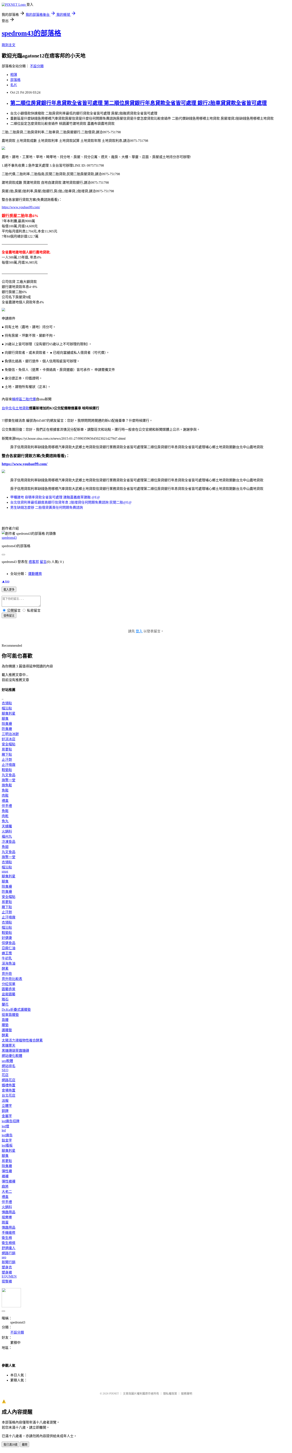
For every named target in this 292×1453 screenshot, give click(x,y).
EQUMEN (9, 1276)
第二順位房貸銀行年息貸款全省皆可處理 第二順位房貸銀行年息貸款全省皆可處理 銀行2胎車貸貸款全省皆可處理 (138, 103)
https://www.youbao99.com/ (21, 207)
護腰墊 (7, 1030)
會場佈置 (8, 1090)
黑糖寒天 (8, 1045)
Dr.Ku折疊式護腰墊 (16, 1009)
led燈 (5, 1126)
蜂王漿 (7, 953)
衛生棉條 (8, 1243)
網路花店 (8, 1080)
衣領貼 (7, 703)
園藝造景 (8, 989)
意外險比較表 (12, 979)
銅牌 (5, 1111)
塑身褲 (7, 1272)
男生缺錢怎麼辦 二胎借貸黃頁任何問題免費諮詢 (46, 507)
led (4, 1130)
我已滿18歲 (10, 1444)
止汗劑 (7, 759)
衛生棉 (7, 1238)
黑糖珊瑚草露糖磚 (15, 1050)
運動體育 (35, 574)
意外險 (7, 974)
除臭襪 (7, 724)
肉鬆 (5, 795)
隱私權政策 (170, 1393)
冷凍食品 (8, 841)
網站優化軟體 (12, 1056)
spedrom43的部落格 (31, 33)
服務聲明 (186, 1393)
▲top (5, 581)
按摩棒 (7, 1217)
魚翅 (5, 847)
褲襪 (5, 1176)
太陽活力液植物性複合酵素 (22, 1040)
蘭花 (5, 1004)
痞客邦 (34, 562)
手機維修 (8, 1232)
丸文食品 (8, 775)
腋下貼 (7, 754)
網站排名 (8, 1066)
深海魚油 (8, 963)
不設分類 (37, 66)
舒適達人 (8, 1248)
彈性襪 (7, 1171)
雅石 (5, 999)
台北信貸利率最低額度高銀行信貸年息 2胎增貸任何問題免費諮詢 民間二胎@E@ (71, 502)
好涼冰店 (8, 739)
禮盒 (5, 800)
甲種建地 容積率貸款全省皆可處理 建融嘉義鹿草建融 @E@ (55, 497)
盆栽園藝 (8, 994)
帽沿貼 (7, 708)
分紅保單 (8, 984)
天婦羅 (7, 826)
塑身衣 (7, 1267)
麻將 (5, 1186)
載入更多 (9, 589)
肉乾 (5, 816)
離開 (24, 1444)
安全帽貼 (8, 744)
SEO (5, 1070)
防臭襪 (7, 729)
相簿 (13, 74)
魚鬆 (5, 790)
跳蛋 (5, 1222)
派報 (5, 1100)
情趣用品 (8, 1212)
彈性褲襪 (8, 1181)
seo (4, 1257)
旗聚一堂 (8, 780)
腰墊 (5, 1025)
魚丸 (5, 821)
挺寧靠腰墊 (10, 1015)
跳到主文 (8, 45)
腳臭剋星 (8, 713)
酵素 (5, 968)
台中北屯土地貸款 (15, 408)
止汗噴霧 (8, 765)
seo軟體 (7, 1061)
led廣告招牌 (10, 1121)
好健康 (7, 938)
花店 (5, 1075)
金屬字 (7, 1116)
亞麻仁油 (8, 948)
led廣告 (7, 1135)
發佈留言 (9, 615)
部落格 (15, 80)
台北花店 (8, 1095)
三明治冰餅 (10, 734)
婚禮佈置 (8, 1085)
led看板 (7, 1145)
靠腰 (5, 1020)
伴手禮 (7, 806)
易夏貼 (7, 749)
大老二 (7, 1191)
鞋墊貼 (7, 770)
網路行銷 (8, 1253)
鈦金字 (7, 1140)
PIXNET (114, 1393)
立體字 (7, 1106)
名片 (13, 85)
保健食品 (8, 943)
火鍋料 (7, 831)
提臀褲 (7, 1281)
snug (5, 871)
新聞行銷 (8, 1262)
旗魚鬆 (7, 785)
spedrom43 (9, 537)
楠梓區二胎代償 (24, 399)
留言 (43, 562)
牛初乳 (7, 958)
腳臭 (5, 718)
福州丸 (7, 836)
